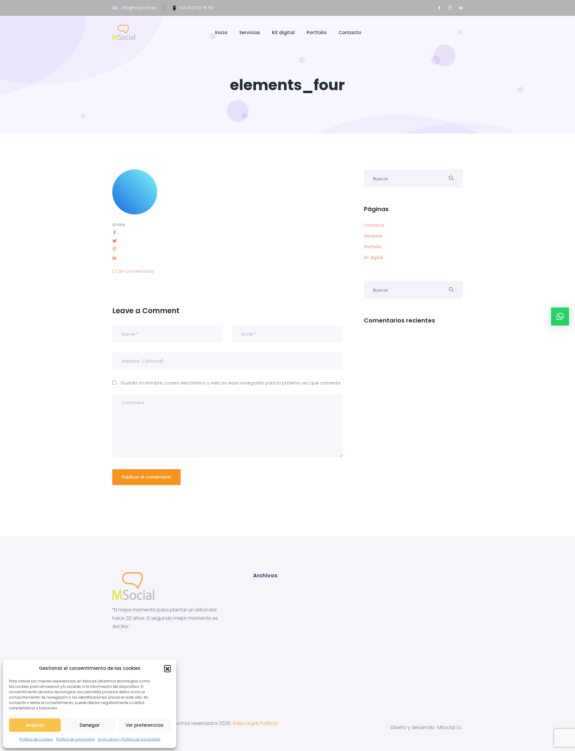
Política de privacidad (75, 739)
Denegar (90, 725)
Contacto (349, 32)
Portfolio (316, 32)
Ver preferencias (144, 725)
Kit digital (283, 32)
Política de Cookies (36, 739)
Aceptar (35, 725)
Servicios (249, 32)
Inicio (221, 32)
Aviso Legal (245, 723)
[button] (167, 668)
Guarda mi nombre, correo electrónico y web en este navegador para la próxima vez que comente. (230, 383)
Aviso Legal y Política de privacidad (129, 739)
